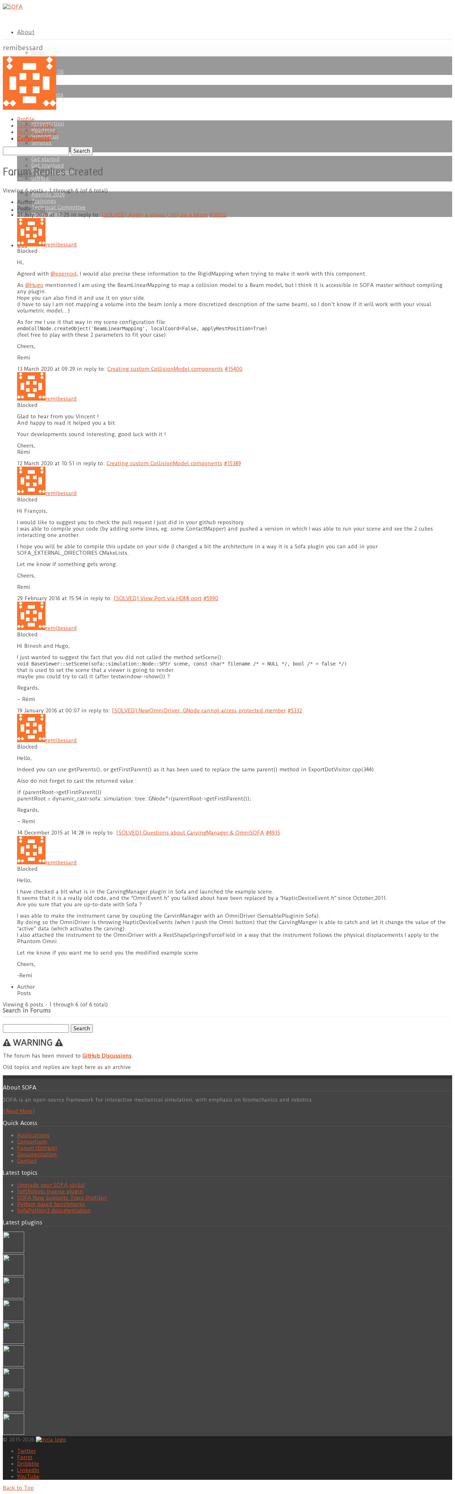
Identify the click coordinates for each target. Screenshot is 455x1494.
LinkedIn (28, 1470)
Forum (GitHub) (37, 1148)
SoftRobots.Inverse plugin (50, 1191)
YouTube (28, 1476)
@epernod (63, 274)
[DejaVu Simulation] (13, 1274)
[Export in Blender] (13, 1410)
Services (41, 143)
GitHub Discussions (107, 1056)
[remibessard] (29, 108)
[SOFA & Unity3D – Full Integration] (13, 1319)
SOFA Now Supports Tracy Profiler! (62, 1198)
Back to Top (18, 1488)
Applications (33, 1135)
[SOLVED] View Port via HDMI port (158, 598)
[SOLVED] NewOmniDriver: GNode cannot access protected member (199, 710)
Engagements (34, 138)
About (25, 32)
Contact (27, 1161)
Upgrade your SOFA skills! (51, 1185)
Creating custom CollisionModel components (165, 369)
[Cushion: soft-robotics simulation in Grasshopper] (13, 1251)
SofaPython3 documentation (54, 1210)
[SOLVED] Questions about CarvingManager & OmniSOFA (190, 833)
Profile (25, 119)
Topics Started (35, 126)
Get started (45, 159)
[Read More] (18, 1111)
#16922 (217, 215)
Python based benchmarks (51, 1204)
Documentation (37, 1154)
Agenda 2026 (48, 194)
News (37, 52)
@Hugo (34, 285)
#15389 (232, 463)
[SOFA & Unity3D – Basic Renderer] (13, 1342)
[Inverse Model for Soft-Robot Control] (13, 1433)
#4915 (273, 833)
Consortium (32, 1142)
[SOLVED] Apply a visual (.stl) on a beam (155, 215)
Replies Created (37, 132)
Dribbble (28, 1464)
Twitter (26, 1451)
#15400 (233, 369)
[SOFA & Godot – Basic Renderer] (13, 1365)
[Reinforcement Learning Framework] (13, 1387)
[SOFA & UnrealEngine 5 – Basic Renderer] (13, 1296)
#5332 (295, 710)
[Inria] (51, 1439)
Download (31, 209)
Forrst (24, 1457)
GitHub (40, 178)
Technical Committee (58, 207)
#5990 (210, 598)
